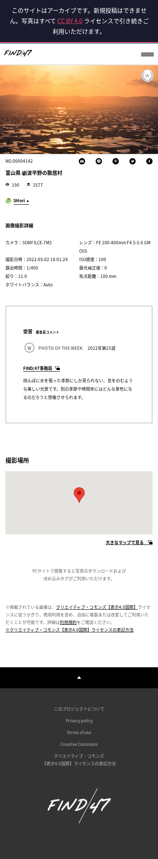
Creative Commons (79, 744)
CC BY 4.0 (70, 20)
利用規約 (68, 622)
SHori (19, 200)
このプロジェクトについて (79, 709)
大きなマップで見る (125, 542)
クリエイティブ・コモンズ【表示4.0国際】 (97, 607)
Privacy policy (79, 720)
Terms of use (79, 732)
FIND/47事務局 (37, 368)
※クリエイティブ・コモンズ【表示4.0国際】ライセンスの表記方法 (69, 629)
